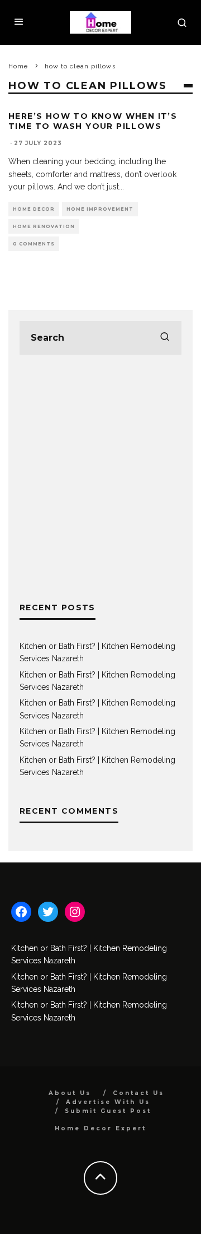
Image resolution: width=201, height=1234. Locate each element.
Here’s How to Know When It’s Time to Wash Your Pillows (92, 121)
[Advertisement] (100, 478)
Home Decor (34, 209)
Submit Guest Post (108, 1111)
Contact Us (138, 1093)
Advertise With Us (108, 1102)
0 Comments (34, 244)
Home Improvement (99, 209)
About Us (70, 1093)
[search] (164, 338)
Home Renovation (44, 226)
